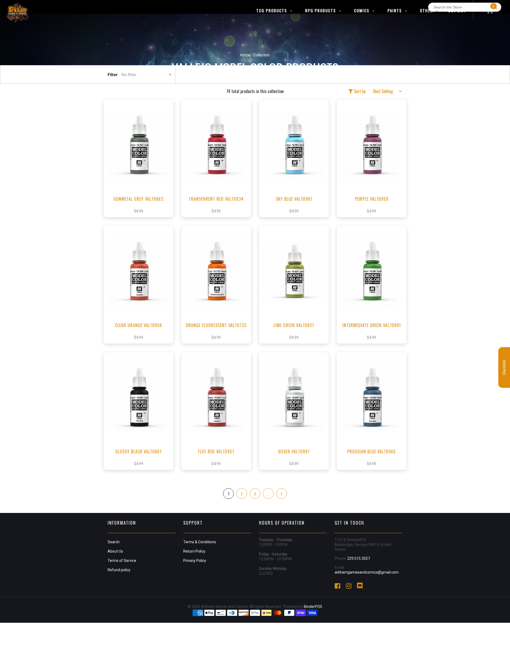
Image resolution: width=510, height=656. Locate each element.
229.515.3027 (358, 558)
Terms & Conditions (199, 542)
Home (245, 55)
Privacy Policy (194, 560)
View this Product (140, 166)
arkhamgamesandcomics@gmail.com (367, 572)
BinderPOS (313, 606)
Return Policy (194, 551)
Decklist (504, 367)
